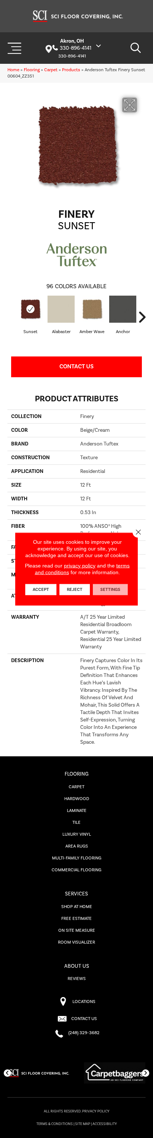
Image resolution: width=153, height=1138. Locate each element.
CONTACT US (84, 1019)
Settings (110, 589)
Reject (74, 589)
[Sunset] (30, 309)
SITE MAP (82, 1124)
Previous (11, 317)
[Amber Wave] (91, 309)
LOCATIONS (83, 1001)
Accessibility (104, 1124)
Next (141, 317)
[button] (7, 1073)
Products (71, 70)
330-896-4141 (75, 48)
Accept (41, 589)
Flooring (32, 70)
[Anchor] (122, 309)
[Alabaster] (61, 309)
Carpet (51, 70)
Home (13, 70)
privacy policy (79, 566)
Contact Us (76, 366)
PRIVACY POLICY (96, 1111)
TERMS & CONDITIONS (54, 1124)
